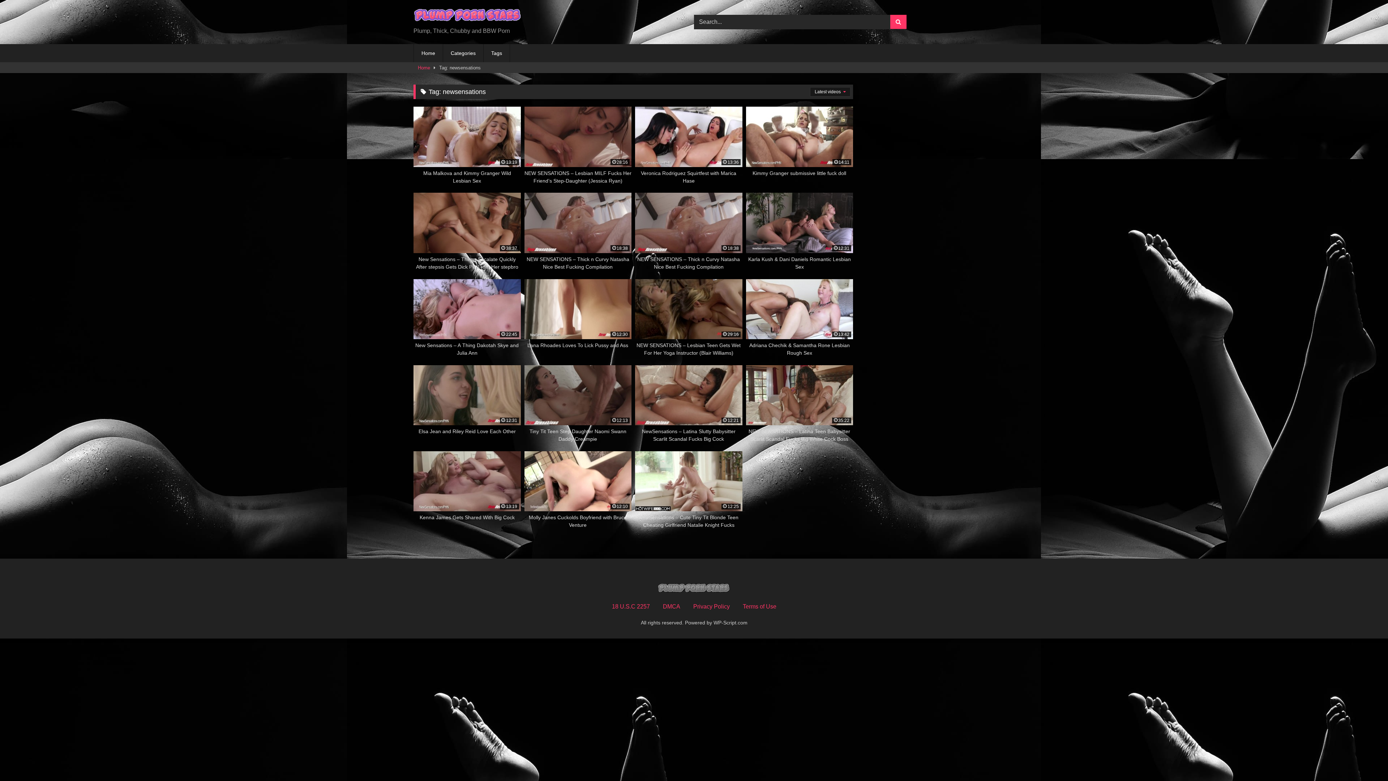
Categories (463, 53)
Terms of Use (759, 606)
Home (428, 53)
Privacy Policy (711, 606)
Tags (496, 53)
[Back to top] (1366, 759)
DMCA (671, 606)
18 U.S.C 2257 (631, 606)
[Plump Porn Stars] (468, 16)
